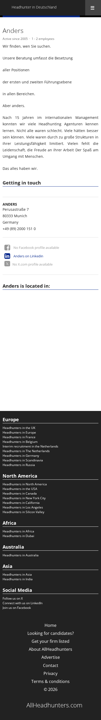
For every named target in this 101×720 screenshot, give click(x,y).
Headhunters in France (19, 437)
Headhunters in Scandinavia (23, 460)
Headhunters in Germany (21, 455)
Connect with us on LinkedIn (22, 603)
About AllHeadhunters (50, 649)
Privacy (50, 673)
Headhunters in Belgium (20, 442)
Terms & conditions (50, 681)
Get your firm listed (50, 641)
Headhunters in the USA (20, 489)
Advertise (50, 657)
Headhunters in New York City (24, 498)
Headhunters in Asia (17, 574)
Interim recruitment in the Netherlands (30, 446)
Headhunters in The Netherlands (26, 451)
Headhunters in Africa (18, 531)
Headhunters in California (21, 503)
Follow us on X (13, 598)
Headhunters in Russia (19, 465)
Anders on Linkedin (28, 256)
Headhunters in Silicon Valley (23, 512)
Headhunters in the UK (19, 428)
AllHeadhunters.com (54, 705)
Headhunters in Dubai (18, 536)
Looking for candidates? (50, 633)
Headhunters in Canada (20, 493)
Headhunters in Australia (21, 555)
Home (50, 625)
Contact (50, 665)
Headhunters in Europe (19, 432)
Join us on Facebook (17, 607)
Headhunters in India (18, 579)
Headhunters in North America (25, 484)
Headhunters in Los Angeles (23, 507)
